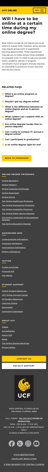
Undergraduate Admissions (15, 239)
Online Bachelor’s (10, 181)
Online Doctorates (10, 193)
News (4, 339)
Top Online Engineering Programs (18, 205)
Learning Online (9, 303)
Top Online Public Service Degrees (18, 213)
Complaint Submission (12, 311)
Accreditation (8, 331)
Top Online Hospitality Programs (17, 209)
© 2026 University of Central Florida (24, 464)
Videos (5, 327)
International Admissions (14, 248)
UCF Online (9, 10)
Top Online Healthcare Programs (17, 201)
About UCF (7, 335)
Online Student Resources (14, 291)
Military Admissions (11, 252)
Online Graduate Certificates (15, 189)
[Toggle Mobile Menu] (45, 3)
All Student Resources (12, 299)
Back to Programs (17, 158)
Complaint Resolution (24, 459)
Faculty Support (24, 366)
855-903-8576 (25, 418)
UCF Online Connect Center (15, 295)
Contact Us (24, 359)
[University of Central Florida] (19, 3)
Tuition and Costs (10, 267)
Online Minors (8, 197)
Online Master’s (9, 185)
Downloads (7, 307)
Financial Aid (8, 271)
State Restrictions (24, 455)
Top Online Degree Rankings (15, 343)
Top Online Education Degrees (16, 224)
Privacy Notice (8, 347)
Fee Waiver (7, 275)
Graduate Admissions (12, 243)
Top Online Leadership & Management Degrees (20, 219)
